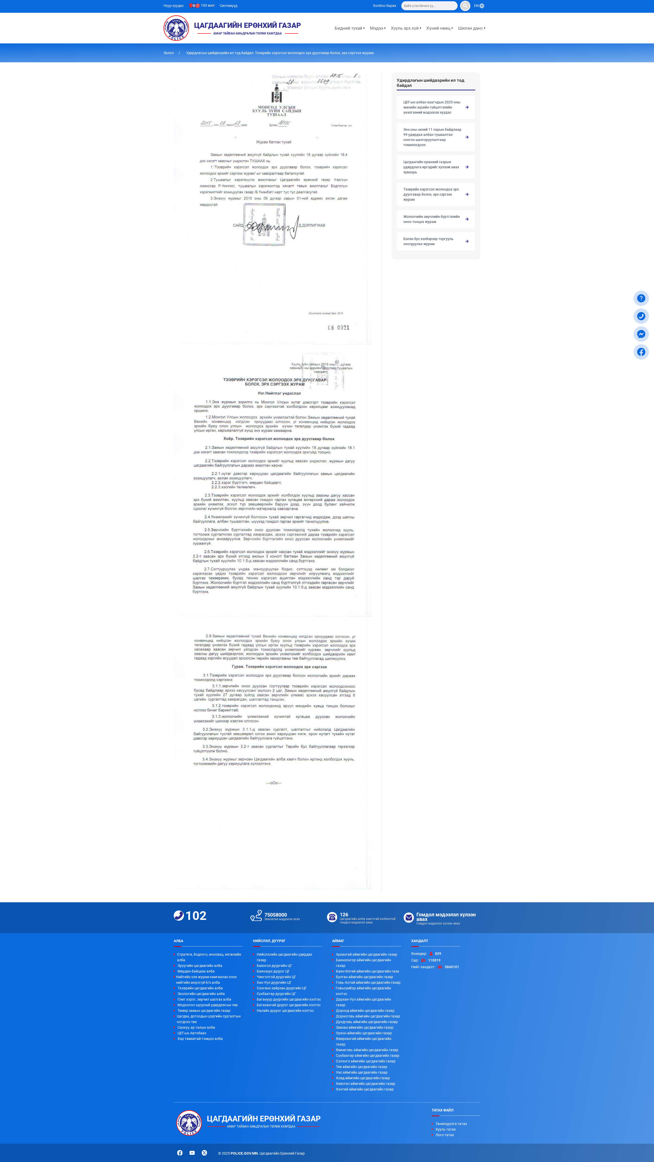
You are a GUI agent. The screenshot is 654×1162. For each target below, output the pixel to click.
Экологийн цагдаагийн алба (201, 994)
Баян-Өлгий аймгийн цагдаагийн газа (367, 971)
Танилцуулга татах (451, 1124)
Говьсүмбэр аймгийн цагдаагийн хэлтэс (363, 991)
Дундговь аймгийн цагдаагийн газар (367, 1022)
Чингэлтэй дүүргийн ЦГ (276, 977)
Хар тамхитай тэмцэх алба (200, 1039)
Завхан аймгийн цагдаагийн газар (364, 1027)
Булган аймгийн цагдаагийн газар (364, 977)
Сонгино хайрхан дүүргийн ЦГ (282, 988)
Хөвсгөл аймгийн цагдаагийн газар (365, 1084)
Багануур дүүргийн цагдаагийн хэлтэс (289, 999)
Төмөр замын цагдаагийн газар (204, 1011)
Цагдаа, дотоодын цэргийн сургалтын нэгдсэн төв (209, 1019)
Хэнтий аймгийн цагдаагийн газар (365, 1089)
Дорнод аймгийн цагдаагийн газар (365, 1011)
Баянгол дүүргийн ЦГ (274, 966)
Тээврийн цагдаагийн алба (200, 988)
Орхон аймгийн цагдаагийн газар (364, 1033)
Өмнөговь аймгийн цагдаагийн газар (367, 1050)
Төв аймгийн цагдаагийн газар (361, 1067)
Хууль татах (446, 1129)
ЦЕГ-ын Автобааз (192, 1033)
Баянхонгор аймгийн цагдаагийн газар (363, 963)
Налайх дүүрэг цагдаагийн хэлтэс (285, 1011)
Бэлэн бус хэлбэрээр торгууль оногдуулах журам (428, 241)
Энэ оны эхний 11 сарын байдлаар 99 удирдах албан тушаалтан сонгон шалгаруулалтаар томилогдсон (432, 137)
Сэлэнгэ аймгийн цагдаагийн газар (365, 1061)
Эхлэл (169, 53)
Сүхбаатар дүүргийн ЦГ (276, 994)
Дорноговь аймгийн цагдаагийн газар (368, 1016)
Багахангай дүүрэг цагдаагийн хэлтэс (289, 1005)
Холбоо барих (384, 6)
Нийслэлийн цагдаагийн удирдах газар (284, 957)
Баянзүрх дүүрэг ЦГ (273, 971)
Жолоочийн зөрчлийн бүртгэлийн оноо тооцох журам (431, 219)
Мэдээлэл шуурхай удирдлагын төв (208, 1005)
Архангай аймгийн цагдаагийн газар (366, 954)
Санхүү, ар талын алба (196, 1027)
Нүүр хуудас (174, 6)
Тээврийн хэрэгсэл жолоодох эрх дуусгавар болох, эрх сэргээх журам (431, 194)
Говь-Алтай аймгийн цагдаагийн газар (368, 982)
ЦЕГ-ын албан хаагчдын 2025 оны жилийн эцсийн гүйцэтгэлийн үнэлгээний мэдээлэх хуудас (431, 107)
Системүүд (228, 6)
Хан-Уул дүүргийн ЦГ (274, 982)
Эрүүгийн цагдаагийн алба (200, 966)
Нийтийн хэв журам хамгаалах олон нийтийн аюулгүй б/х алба (206, 980)
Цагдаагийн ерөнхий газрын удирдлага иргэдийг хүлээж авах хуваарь (431, 167)
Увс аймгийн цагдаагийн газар (362, 1072)
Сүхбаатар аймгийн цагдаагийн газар (367, 1055)
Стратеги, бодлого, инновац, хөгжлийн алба (209, 957)
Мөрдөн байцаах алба (196, 971)
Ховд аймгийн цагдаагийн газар (363, 1078)
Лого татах (445, 1135)
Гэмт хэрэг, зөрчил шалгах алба (204, 999)
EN (477, 6)
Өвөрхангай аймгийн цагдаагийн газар (363, 1041)
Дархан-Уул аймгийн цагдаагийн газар (363, 1002)
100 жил (207, 5)
